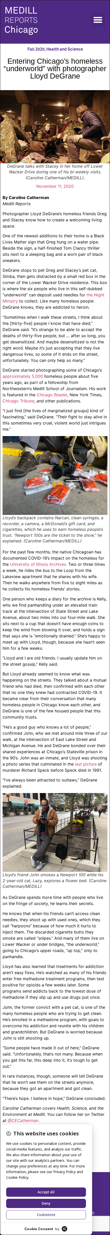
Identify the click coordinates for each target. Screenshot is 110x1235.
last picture (86, 764)
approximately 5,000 (23, 376)
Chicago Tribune (18, 400)
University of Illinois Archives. (38, 564)
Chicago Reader (52, 394)
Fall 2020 (36, 49)
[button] (98, 20)
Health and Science (64, 49)
